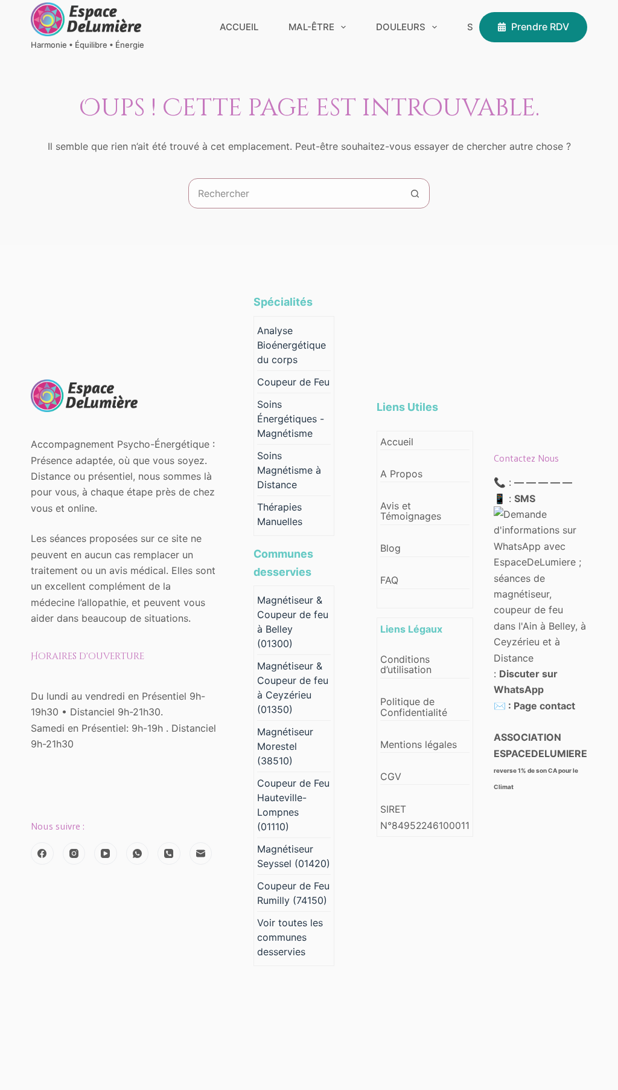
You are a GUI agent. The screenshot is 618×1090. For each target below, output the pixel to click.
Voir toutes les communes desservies (290, 937)
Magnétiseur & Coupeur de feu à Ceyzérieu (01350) (292, 687)
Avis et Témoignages (410, 511)
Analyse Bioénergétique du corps (291, 345)
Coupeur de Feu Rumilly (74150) (293, 893)
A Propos (401, 474)
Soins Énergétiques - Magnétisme (290, 418)
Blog (390, 548)
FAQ (389, 580)
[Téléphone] (169, 853)
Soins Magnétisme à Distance (289, 470)
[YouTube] (105, 853)
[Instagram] (74, 853)
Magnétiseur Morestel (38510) (285, 746)
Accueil (239, 27)
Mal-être (311, 27)
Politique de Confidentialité (413, 706)
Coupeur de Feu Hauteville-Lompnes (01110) (293, 805)
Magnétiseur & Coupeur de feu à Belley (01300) (292, 622)
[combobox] (294, 193)
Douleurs (400, 27)
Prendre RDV (540, 27)
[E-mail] (201, 853)
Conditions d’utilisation (406, 664)
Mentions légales (418, 744)
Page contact (544, 706)
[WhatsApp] (137, 853)
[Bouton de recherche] (414, 193)
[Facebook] (42, 853)
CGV (390, 776)
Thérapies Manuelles (279, 514)
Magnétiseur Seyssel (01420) (293, 856)
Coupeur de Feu (293, 382)
